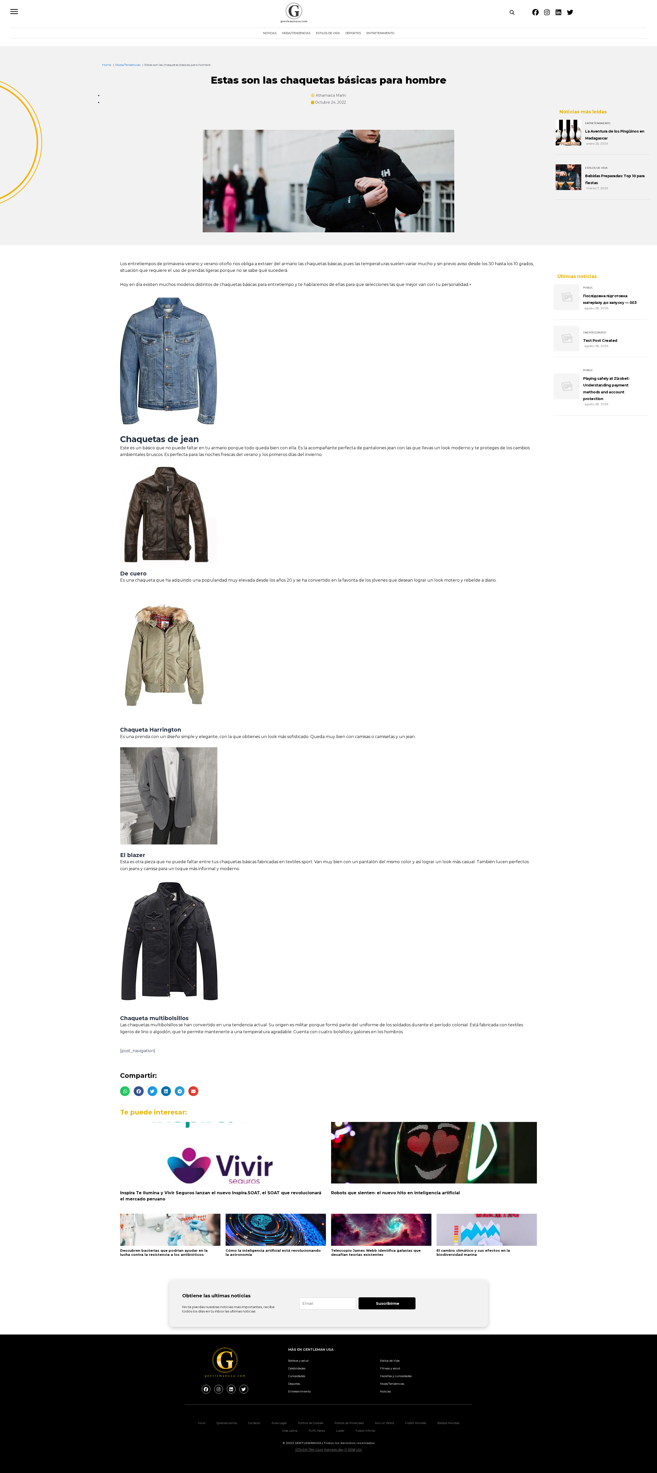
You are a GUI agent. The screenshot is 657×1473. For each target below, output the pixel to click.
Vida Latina (289, 1430)
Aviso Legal (279, 1423)
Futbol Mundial (415, 1423)
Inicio (201, 1423)
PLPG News (317, 1430)
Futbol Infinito (365, 1430)
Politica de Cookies (310, 1423)
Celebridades (296, 1368)
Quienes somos (227, 1423)
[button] (125, 1091)
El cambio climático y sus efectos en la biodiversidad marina (473, 1252)
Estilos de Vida (328, 33)
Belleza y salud (298, 1360)
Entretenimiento (380, 33)
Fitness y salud (390, 1368)
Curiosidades (296, 1376)
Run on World (384, 1423)
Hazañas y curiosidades (396, 1376)
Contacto (254, 1423)
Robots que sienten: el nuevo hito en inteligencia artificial (395, 1192)
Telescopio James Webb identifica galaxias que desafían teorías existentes (376, 1252)
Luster (340, 1430)
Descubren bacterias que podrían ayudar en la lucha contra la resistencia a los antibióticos (164, 1252)
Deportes (353, 33)
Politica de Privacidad (349, 1423)
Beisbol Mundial (448, 1423)
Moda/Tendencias (296, 33)
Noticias (269, 33)
